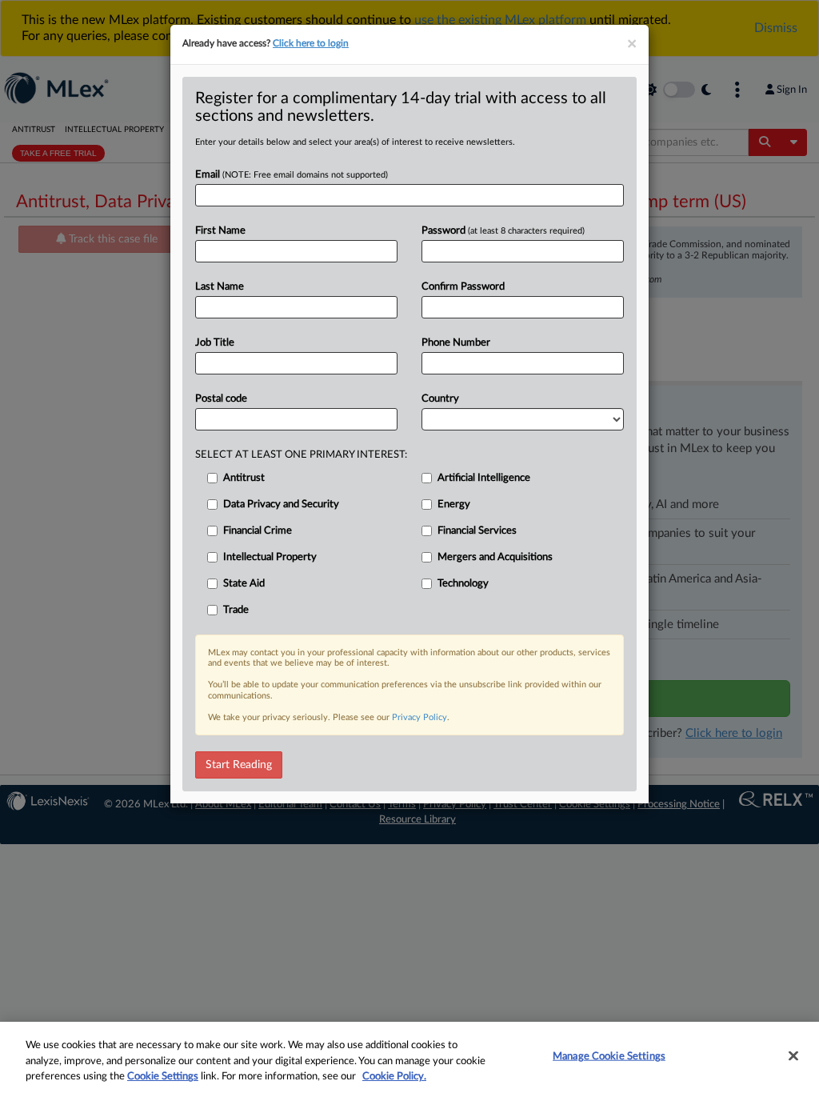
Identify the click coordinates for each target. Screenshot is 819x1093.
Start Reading (239, 765)
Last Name (219, 287)
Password (503, 231)
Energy (453, 504)
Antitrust (244, 478)
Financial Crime (257, 531)
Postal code (221, 399)
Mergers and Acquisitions (495, 557)
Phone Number (455, 343)
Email (291, 175)
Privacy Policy (419, 717)
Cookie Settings (162, 1076)
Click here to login (311, 43)
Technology (463, 584)
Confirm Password (463, 287)
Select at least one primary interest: (301, 455)
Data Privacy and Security (281, 504)
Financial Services (477, 531)
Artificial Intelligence (483, 478)
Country (440, 399)
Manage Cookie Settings (609, 1056)
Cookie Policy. (394, 1076)
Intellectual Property (270, 557)
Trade (236, 610)
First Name (220, 231)
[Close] (793, 1055)
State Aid (244, 584)
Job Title (214, 343)
